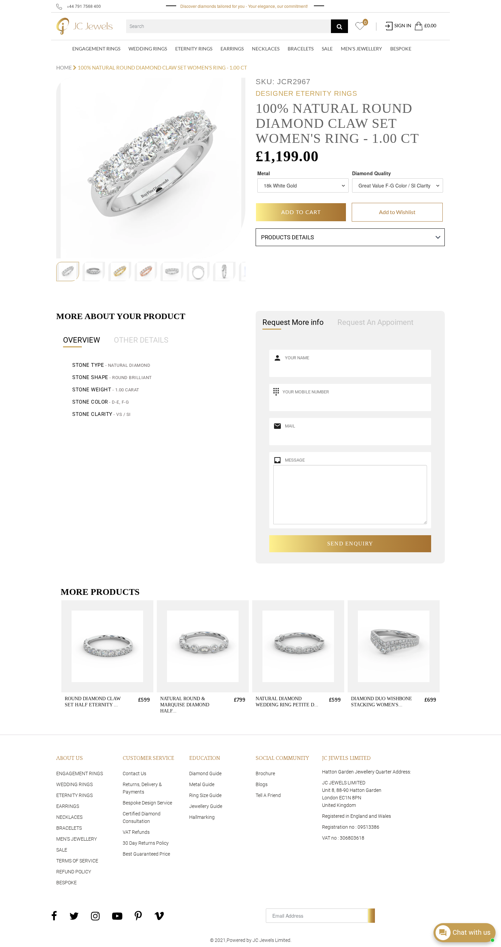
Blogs (262, 784)
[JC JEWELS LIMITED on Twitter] (74, 916)
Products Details (287, 237)
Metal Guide (201, 784)
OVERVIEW (81, 340)
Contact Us (134, 773)
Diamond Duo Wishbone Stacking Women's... (381, 701)
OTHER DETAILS (141, 340)
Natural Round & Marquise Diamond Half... (184, 704)
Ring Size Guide (205, 795)
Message (295, 460)
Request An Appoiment (375, 322)
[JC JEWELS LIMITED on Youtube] (117, 916)
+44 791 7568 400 (83, 6)
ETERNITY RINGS (193, 48)
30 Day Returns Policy (146, 843)
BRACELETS (301, 48)
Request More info (293, 322)
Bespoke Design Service (147, 803)
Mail (290, 426)
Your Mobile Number (306, 391)
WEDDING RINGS (147, 48)
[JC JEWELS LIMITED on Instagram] (95, 916)
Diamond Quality (371, 173)
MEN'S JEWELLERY (361, 48)
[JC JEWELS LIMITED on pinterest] (138, 916)
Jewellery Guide (205, 806)
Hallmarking (202, 817)
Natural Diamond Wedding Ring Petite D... (287, 701)
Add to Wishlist (397, 212)
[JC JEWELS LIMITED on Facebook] (54, 916)
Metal (263, 173)
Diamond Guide (205, 773)
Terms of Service (77, 860)
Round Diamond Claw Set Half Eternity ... (93, 701)
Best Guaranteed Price (146, 854)
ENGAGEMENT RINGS (96, 48)
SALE (327, 48)
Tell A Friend (268, 795)
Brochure (265, 773)
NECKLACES (265, 48)
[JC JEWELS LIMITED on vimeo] (159, 916)
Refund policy (73, 871)
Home (64, 67)
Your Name (297, 357)
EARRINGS (232, 48)
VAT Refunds (136, 832)
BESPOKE (400, 48)
